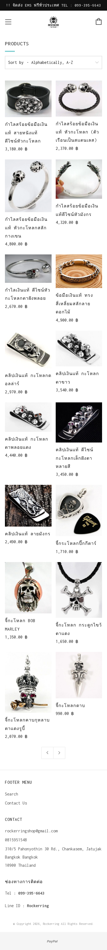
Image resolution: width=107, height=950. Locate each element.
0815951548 (16, 840)
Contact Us (16, 803)
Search (11, 794)
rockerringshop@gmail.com (31, 831)
